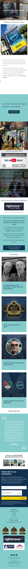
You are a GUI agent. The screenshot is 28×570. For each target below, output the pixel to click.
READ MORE (6, 292)
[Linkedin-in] (14, 555)
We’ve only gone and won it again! (12, 326)
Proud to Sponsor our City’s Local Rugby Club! (14, 402)
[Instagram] (16, 555)
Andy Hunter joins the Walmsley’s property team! (14, 364)
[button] (21, 5)
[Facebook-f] (11, 555)
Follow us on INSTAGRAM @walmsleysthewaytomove (14, 456)
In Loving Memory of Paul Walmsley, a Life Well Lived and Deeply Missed (13, 287)
